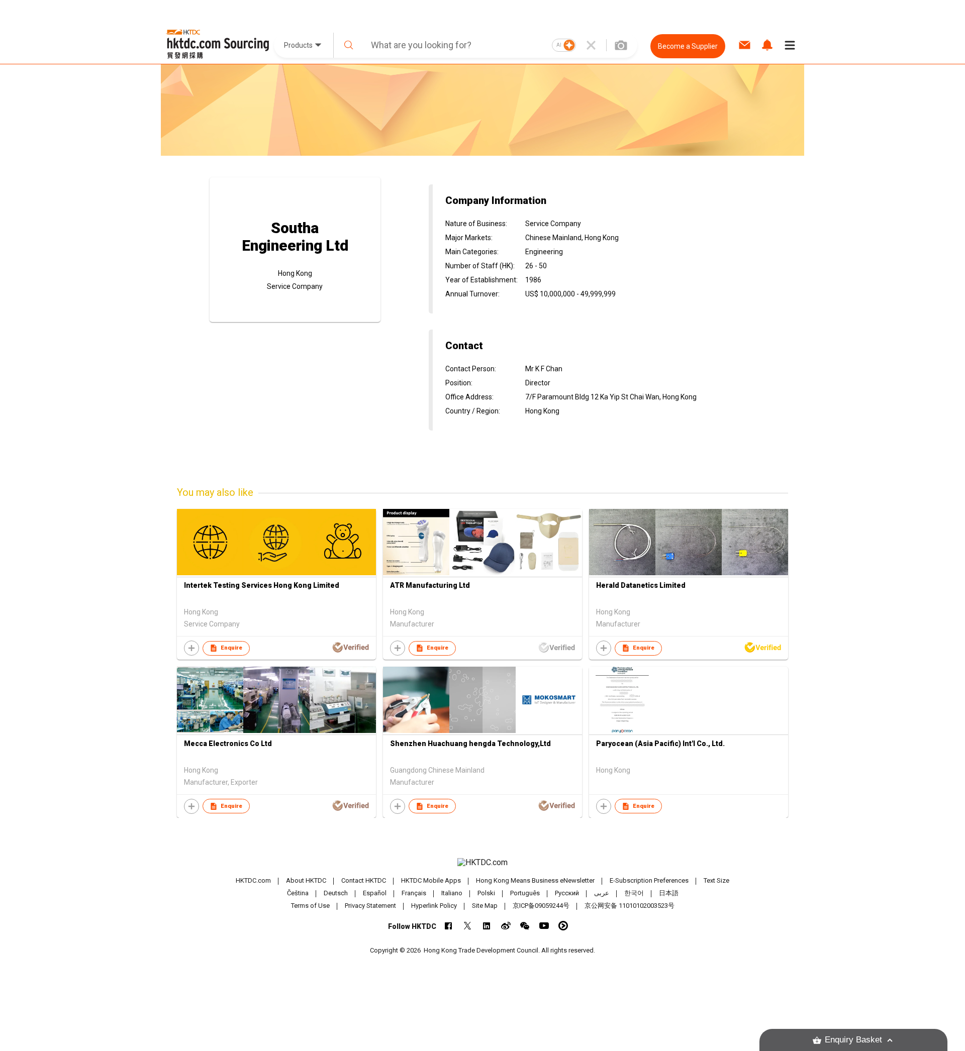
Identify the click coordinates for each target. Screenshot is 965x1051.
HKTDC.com (253, 880)
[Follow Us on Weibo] (506, 925)
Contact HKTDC (363, 880)
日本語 (669, 893)
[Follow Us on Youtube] (544, 925)
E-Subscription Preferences (649, 880)
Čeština (298, 893)
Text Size (716, 880)
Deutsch (336, 893)
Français (414, 893)
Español (375, 893)
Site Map (485, 905)
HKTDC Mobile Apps (431, 880)
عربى (601, 893)
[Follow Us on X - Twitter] (467, 925)
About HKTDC (306, 880)
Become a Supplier (688, 46)
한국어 (634, 893)
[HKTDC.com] (482, 862)
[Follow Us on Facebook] (448, 925)
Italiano (451, 893)
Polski (486, 893)
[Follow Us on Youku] (563, 925)
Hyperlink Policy (434, 905)
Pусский (567, 893)
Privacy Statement (370, 905)
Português (525, 893)
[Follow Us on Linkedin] (487, 925)
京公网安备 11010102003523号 (629, 905)
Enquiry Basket (853, 1039)
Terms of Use (310, 905)
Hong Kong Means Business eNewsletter (535, 880)
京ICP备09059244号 (541, 905)
